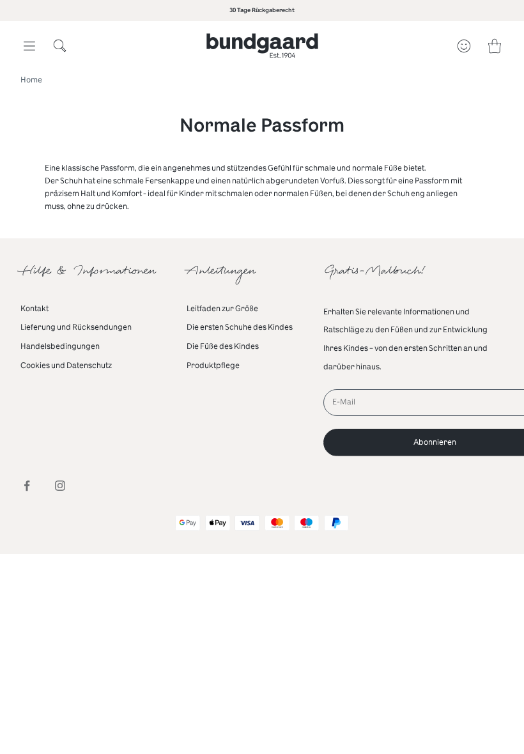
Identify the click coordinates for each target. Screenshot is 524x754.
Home (31, 80)
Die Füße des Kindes (223, 346)
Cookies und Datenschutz (66, 365)
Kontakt (34, 309)
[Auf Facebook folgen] (26, 485)
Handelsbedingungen (60, 346)
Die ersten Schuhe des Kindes (240, 327)
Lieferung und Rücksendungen (76, 327)
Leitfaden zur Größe (222, 309)
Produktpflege (213, 365)
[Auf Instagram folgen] (60, 485)
